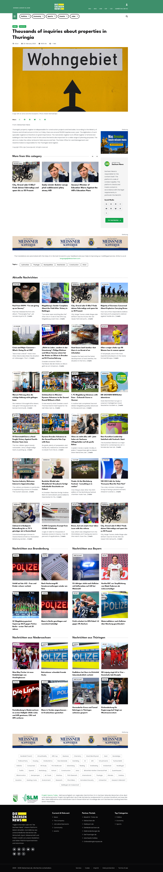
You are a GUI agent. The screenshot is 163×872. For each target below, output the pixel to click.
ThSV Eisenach (72, 775)
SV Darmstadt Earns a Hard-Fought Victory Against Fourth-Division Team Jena (25, 439)
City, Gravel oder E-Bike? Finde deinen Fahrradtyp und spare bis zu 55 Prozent (25, 188)
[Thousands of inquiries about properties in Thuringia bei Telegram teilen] (45, 119)
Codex (87, 868)
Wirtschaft (78, 555)
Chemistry (77, 756)
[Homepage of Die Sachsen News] (14, 849)
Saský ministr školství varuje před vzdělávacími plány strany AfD (55, 188)
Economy (37, 16)
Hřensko (110, 775)
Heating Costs (32, 780)
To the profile (113, 220)
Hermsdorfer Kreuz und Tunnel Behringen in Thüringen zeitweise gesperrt (84, 710)
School (53, 770)
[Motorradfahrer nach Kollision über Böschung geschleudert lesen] (114, 605)
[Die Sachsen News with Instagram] (23, 849)
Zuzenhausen (116, 770)
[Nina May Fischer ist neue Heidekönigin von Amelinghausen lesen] (25, 656)
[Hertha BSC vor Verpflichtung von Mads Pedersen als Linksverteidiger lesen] (114, 567)
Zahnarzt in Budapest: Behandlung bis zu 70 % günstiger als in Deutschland (24, 528)
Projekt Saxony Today (50, 795)
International (86, 775)
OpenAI (31, 770)
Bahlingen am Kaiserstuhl (70, 785)
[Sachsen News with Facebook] (111, 208)
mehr (30, 316)
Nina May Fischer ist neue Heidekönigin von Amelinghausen (22, 675)
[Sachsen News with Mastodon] (120, 208)
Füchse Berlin (117, 761)
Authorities (25, 265)
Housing (35, 761)
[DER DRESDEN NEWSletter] (114, 142)
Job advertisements (61, 824)
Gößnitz (19, 766)
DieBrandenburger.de (92, 831)
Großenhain (107, 766)
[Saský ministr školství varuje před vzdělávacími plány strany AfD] (55, 172)
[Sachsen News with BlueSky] (116, 208)
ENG (95, 9)
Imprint (96, 868)
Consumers (31, 766)
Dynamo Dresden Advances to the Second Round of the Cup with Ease (54, 439)
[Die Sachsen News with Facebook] (33, 849)
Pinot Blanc (71, 780)
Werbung (76, 284)
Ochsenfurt (103, 780)
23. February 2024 (29, 44)
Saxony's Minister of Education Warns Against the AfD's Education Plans (84, 188)
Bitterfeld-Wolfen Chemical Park (95, 770)
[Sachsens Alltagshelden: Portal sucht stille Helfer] (84, 424)
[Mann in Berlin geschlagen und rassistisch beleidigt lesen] (54, 605)
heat (106, 756)
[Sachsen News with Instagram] (120, 204)
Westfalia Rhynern (92, 756)
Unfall (16, 555)
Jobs (73, 16)
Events (62, 16)
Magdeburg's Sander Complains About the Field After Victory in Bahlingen (55, 308)
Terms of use (123, 868)
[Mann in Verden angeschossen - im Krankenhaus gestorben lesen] (54, 693)
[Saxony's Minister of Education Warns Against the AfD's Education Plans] (84, 172)
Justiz (45, 593)
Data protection (109, 868)
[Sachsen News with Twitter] (106, 213)
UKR (100, 9)
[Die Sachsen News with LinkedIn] (19, 849)
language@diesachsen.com (70, 258)
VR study (43, 766)
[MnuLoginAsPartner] (127, 4)
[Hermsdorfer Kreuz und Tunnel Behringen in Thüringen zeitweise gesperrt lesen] (85, 691)
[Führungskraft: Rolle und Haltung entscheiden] (26, 382)
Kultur (16, 644)
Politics (24, 16)
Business (66, 756)
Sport (16, 593)
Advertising (18, 163)
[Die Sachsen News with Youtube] (28, 849)
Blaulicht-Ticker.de (91, 817)
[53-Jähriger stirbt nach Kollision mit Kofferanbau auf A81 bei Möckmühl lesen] (85, 567)
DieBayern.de (89, 824)
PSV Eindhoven (57, 766)
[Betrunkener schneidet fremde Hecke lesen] (54, 656)
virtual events (103, 761)
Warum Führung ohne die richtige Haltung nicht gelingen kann (25, 397)
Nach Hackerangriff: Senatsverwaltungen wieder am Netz (54, 586)
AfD (92, 761)
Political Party (23, 761)
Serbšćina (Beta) (121, 9)
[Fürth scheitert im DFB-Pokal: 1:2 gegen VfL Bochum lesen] (85, 605)
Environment (77, 326)
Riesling (82, 766)
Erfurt (16, 44)
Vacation (18, 780)
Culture (17, 284)
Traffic (21, 770)
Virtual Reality (42, 756)
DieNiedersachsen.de (91, 828)
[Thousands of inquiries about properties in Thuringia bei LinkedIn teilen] (30, 119)
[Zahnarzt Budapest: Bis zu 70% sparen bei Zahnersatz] (26, 513)
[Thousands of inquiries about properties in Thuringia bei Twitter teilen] (40, 119)
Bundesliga (116, 756)
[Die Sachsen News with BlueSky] (14, 854)
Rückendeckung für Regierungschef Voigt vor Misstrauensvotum (111, 710)
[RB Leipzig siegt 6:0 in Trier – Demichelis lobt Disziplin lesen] (114, 656)
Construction (74, 265)
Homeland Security (87, 780)
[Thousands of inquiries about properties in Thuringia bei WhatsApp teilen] (19, 119)
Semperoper (35, 775)
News (15, 26)
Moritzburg (42, 770)
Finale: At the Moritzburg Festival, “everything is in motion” (81, 483)
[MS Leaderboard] (70, 243)
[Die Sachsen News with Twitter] (23, 854)
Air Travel (48, 775)
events (56, 831)
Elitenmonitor (21, 775)
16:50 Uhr (44, 44)
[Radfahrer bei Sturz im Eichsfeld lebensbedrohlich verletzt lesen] (85, 656)
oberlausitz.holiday (91, 838)
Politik (45, 555)
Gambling (75, 761)
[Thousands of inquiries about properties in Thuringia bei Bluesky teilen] (35, 119)
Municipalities (48, 265)
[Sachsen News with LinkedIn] (116, 204)
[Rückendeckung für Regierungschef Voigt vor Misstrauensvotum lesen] (114, 691)
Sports (50, 16)
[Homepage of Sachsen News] (111, 204)
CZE (111, 9)
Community (58, 828)
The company (59, 821)
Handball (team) (26, 756)
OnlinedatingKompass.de (93, 842)
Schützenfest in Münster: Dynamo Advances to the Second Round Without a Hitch (55, 397)
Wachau (59, 775)
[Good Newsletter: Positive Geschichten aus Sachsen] (114, 382)
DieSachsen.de (89, 821)
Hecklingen (120, 766)
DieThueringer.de (90, 835)
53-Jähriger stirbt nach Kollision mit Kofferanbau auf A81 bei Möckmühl (85, 586)
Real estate (61, 265)
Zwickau (121, 775)
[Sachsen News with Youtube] (106, 208)
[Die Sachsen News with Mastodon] (19, 854)
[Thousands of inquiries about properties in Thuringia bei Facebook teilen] (25, 119)
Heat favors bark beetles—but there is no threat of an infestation (83, 350)
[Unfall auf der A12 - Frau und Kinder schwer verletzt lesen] (25, 567)
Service (78, 868)
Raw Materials (62, 761)
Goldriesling (94, 766)
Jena (77, 770)
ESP (106, 9)
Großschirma (47, 761)
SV (85, 761)
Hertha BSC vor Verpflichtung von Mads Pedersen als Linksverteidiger (113, 586)
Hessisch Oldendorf (118, 780)
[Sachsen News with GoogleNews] (106, 204)
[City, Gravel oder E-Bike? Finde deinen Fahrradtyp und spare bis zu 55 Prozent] (26, 172)
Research (59, 780)
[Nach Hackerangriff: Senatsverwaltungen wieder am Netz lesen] (54, 567)
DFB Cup (55, 756)
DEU (89, 9)
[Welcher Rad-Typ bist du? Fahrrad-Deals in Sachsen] (84, 293)
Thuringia (36, 265)
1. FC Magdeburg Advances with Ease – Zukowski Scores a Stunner (84, 397)
